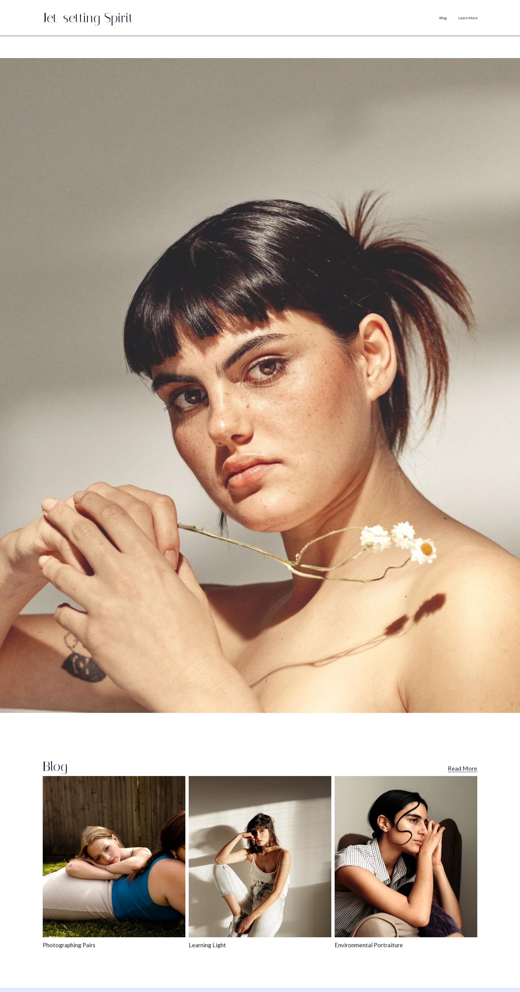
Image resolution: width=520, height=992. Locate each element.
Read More (462, 768)
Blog (443, 18)
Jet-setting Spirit (88, 18)
